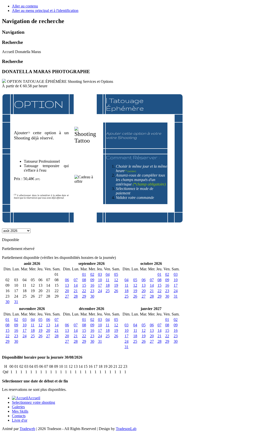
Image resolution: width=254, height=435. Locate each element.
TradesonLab (126, 429)
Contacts (19, 416)
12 (116, 280)
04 (108, 274)
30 (7, 302)
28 (76, 296)
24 (100, 291)
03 (100, 274)
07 (76, 280)
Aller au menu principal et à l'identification (45, 10)
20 (67, 291)
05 (116, 274)
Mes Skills (20, 411)
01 (84, 274)
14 (76, 285)
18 (108, 285)
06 (67, 280)
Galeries (18, 407)
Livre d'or (19, 420)
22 (84, 291)
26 (116, 291)
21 (76, 291)
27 (67, 296)
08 (84, 280)
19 (116, 285)
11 (107, 280)
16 (92, 285)
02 (92, 274)
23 (92, 291)
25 (108, 291)
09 (92, 280)
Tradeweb (27, 429)
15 (84, 285)
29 (84, 296)
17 (100, 285)
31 (16, 302)
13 (67, 285)
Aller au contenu (25, 6)
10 (100, 280)
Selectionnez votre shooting (33, 402)
